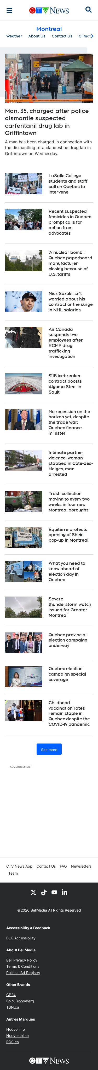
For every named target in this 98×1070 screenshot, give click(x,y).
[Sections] (9, 10)
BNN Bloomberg (20, 1001)
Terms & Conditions (22, 966)
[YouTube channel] (54, 892)
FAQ (63, 866)
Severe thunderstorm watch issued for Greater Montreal (70, 607)
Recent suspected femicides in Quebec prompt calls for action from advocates (70, 222)
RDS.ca (12, 1042)
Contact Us (62, 36)
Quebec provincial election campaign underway (68, 640)
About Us (36, 36)
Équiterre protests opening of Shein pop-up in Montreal (68, 535)
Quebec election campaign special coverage (67, 674)
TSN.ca (12, 1007)
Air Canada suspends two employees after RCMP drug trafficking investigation (66, 343)
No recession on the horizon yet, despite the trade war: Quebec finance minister (69, 422)
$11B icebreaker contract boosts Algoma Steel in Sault (65, 383)
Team (13, 873)
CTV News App (19, 866)
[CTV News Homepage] (49, 10)
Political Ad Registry (23, 972)
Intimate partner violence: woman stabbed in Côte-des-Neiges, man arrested (71, 463)
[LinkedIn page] (65, 892)
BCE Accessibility (21, 938)
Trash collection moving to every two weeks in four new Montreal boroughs (69, 501)
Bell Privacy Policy (21, 960)
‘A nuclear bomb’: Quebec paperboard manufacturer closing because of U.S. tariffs (70, 263)
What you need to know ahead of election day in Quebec (67, 571)
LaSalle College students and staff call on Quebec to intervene (68, 183)
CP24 (11, 994)
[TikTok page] (44, 892)
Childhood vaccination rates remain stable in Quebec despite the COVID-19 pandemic (69, 713)
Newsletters (81, 866)
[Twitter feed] (33, 892)
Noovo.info (15, 1029)
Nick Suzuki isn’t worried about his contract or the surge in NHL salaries (71, 301)
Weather (14, 36)
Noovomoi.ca (17, 1035)
